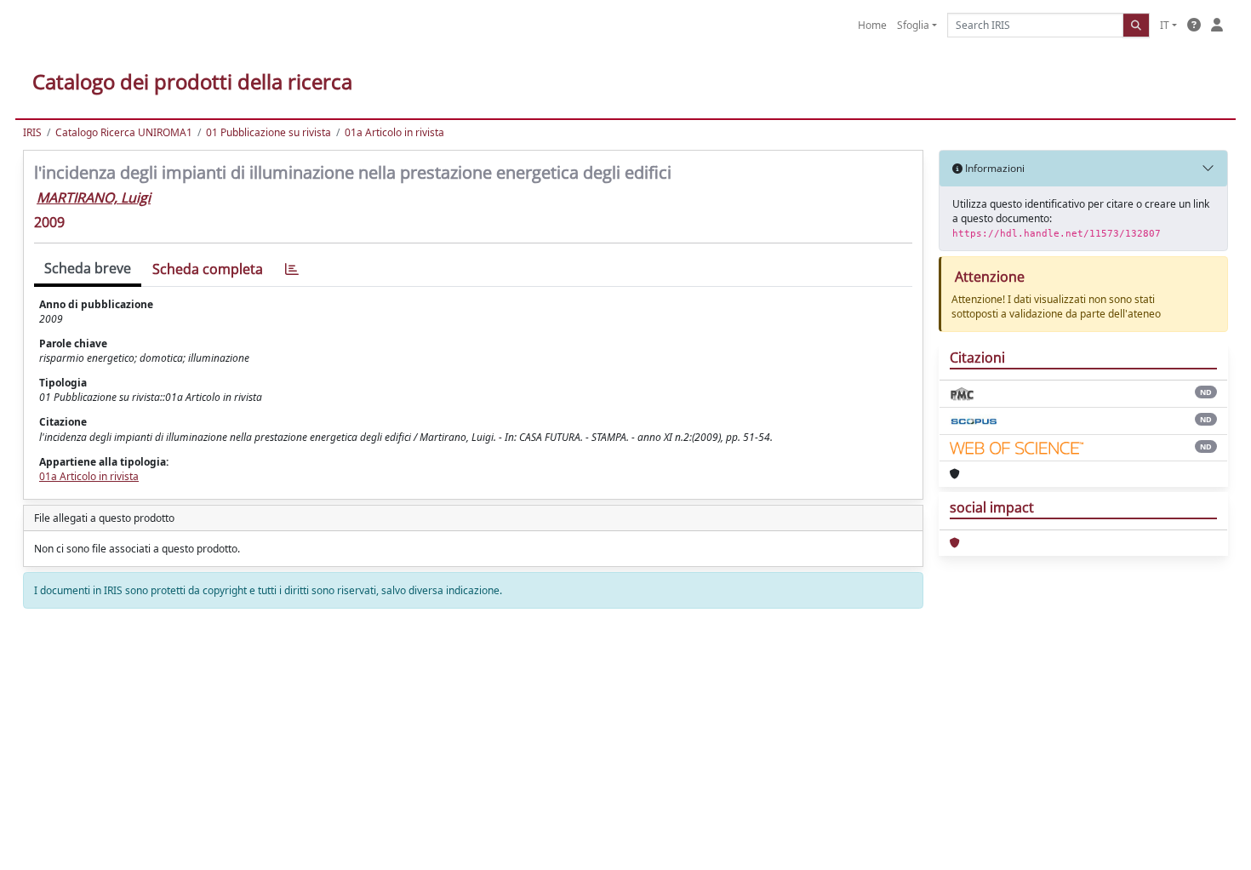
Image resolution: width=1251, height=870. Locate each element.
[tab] (292, 269)
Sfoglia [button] (913, 25)
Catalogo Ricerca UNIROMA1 (123, 132)
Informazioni (994, 168)
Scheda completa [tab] (207, 269)
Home (872, 25)
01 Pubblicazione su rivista (268, 132)
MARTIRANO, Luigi (94, 197)
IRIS (32, 132)
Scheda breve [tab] (87, 268)
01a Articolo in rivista (394, 132)
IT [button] (1164, 25)
